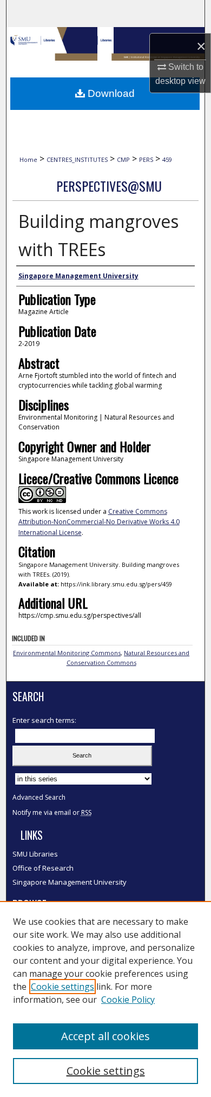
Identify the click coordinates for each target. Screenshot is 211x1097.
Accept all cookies (105, 1036)
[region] (105, 999)
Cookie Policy (128, 999)
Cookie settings (62, 986)
